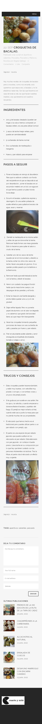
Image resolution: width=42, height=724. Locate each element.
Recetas (7, 61)
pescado (31, 528)
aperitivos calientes (18, 528)
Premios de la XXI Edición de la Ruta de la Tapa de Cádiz (27, 608)
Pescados (15, 58)
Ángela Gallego (20, 61)
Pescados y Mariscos (28, 58)
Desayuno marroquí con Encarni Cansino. (27, 671)
